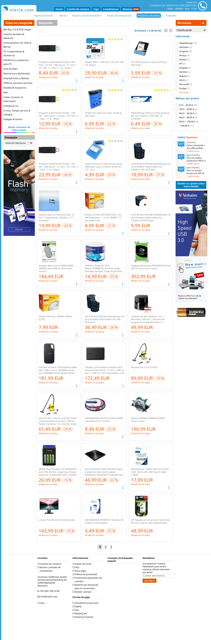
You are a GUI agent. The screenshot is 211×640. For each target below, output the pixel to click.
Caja (96, 9)
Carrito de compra (78, 9)
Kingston (185, 51)
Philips (184, 55)
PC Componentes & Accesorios (14, 53)
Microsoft (185, 84)
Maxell (184, 59)
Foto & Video (11, 68)
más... (42, 602)
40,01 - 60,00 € (188, 113)
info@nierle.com (48, 596)
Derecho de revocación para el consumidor (86, 586)
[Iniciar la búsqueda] (39, 29)
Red (6, 92)
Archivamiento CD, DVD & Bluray (17, 44)
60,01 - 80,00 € (188, 117)
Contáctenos (110, 9)
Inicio (59, 9)
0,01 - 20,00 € (188, 105)
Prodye (184, 88)
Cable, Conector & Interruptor (13, 99)
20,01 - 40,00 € (188, 109)
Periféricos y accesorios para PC (16, 62)
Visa (76, 609)
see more (184, 92)
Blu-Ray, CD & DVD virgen (17, 29)
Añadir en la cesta (48, 77)
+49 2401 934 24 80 (49, 591)
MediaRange (188, 43)
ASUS (183, 80)
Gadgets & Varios (13, 119)
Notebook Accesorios (15, 87)
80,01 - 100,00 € (188, 121)
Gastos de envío (82, 563)
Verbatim (185, 47)
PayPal (77, 606)
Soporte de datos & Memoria (14, 36)
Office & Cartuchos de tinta (18, 82)
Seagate (185, 67)
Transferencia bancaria (86, 602)
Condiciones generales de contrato (88, 579)
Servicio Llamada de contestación (50, 569)
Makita (184, 76)
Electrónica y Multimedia (17, 73)
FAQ (76, 567)
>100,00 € (186, 125)
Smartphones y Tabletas (16, 78)
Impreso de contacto (50, 563)
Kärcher (184, 71)
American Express (83, 616)
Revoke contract (82, 591)
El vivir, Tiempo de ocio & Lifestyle (17, 112)
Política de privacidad (85, 574)
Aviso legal (80, 570)
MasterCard (80, 613)
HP (182, 63)
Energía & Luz (11, 105)
